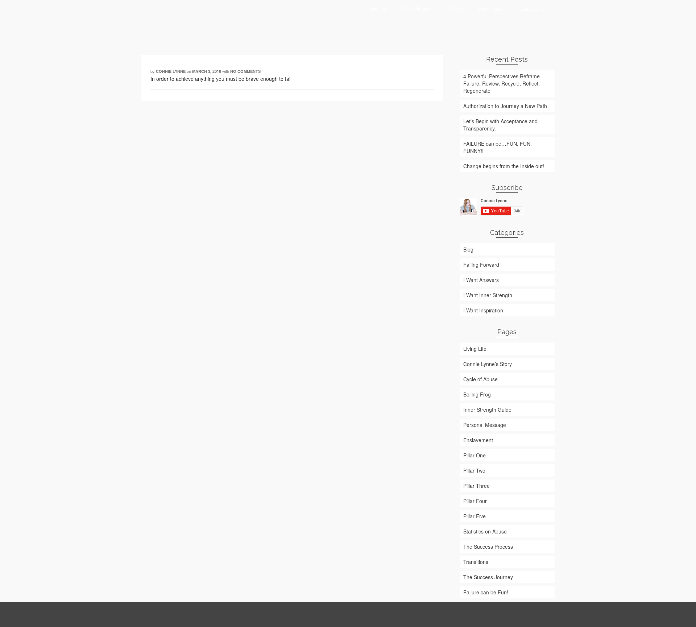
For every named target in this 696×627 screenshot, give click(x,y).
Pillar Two (474, 470)
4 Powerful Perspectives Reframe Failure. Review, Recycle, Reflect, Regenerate (501, 83)
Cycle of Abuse (480, 379)
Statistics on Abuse (485, 531)
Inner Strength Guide (487, 409)
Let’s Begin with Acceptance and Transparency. (500, 124)
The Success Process (488, 546)
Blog (468, 249)
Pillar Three (476, 485)
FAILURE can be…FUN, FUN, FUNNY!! (497, 147)
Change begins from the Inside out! (503, 166)
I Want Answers (481, 279)
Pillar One (474, 455)
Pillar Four (475, 500)
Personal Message (484, 424)
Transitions (475, 561)
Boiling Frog (477, 394)
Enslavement (478, 440)
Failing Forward (481, 264)
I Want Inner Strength (487, 295)
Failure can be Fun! (485, 592)
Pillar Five (474, 516)
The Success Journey (488, 577)
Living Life (474, 348)
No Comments (245, 71)
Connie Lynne (171, 71)
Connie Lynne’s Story (487, 364)
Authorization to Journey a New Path (505, 105)
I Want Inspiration (483, 310)
